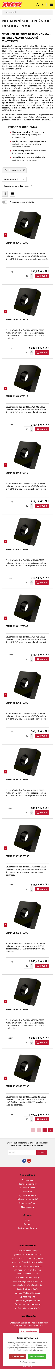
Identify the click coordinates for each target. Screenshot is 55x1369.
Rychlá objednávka (27, 1195)
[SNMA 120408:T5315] (27, 378)
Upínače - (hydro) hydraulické (27, 1300)
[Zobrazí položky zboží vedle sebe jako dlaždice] (5, 194)
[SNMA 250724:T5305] (27, 915)
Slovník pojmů (27, 1207)
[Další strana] (45, 1130)
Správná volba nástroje (27, 1250)
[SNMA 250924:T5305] (27, 992)
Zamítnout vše (17, 1356)
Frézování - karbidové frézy (27, 1277)
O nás (27, 1220)
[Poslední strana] (50, 1130)
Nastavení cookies (27, 1362)
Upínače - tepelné (27, 1296)
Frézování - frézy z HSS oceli (27, 1273)
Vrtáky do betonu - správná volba (27, 1266)
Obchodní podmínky (27, 1184)
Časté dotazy (27, 1180)
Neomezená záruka (27, 1203)
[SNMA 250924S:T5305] (27, 1068)
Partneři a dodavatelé (27, 1228)
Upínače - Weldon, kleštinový (27, 1293)
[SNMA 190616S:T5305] (27, 838)
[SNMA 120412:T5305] (27, 608)
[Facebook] (24, 1161)
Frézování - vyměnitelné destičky (27, 1281)
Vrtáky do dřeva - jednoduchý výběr (27, 1262)
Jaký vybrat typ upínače (27, 1289)
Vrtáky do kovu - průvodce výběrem (27, 1258)
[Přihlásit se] (37, 4)
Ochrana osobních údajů (27, 1199)
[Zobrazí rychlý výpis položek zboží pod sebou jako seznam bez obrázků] (12, 194)
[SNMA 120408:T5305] (27, 532)
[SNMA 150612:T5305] (27, 685)
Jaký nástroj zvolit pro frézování (27, 1270)
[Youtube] (29, 1161)
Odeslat (41, 1152)
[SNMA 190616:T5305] (27, 225)
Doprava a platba (27, 1187)
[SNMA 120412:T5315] (27, 455)
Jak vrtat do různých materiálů (27, 1254)
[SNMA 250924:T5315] (27, 302)
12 (20, 179)
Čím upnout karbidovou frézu (27, 1304)
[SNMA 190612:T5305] (27, 762)
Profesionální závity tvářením (27, 1308)
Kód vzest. (24, 186)
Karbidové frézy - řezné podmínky (27, 1285)
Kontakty (27, 1224)
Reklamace (27, 1191)
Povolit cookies (37, 1356)
